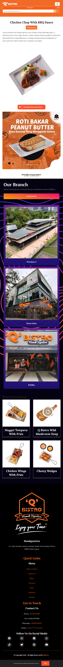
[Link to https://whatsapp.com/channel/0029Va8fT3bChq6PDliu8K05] (46, 638)
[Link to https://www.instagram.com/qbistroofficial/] (21, 638)
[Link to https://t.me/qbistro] (34, 638)
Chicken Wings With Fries (16, 473)
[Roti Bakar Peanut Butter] (31, 113)
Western (31, 27)
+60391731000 (34, 614)
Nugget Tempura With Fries (16, 432)
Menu (32, 578)
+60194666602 (36, 623)
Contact (32, 597)
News (32, 588)
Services (32, 583)
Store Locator (32, 569)
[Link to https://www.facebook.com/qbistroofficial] (9, 638)
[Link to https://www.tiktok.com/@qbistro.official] (9, 644)
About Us (31, 574)
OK (45, 663)
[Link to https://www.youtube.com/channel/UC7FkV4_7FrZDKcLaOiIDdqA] (46, 644)
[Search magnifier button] (58, 11)
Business (32, 592)
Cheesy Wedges (47, 471)
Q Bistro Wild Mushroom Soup (47, 432)
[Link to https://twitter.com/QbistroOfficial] (21, 644)
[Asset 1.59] (9, 3)
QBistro (46, 655)
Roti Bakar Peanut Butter (31, 175)
